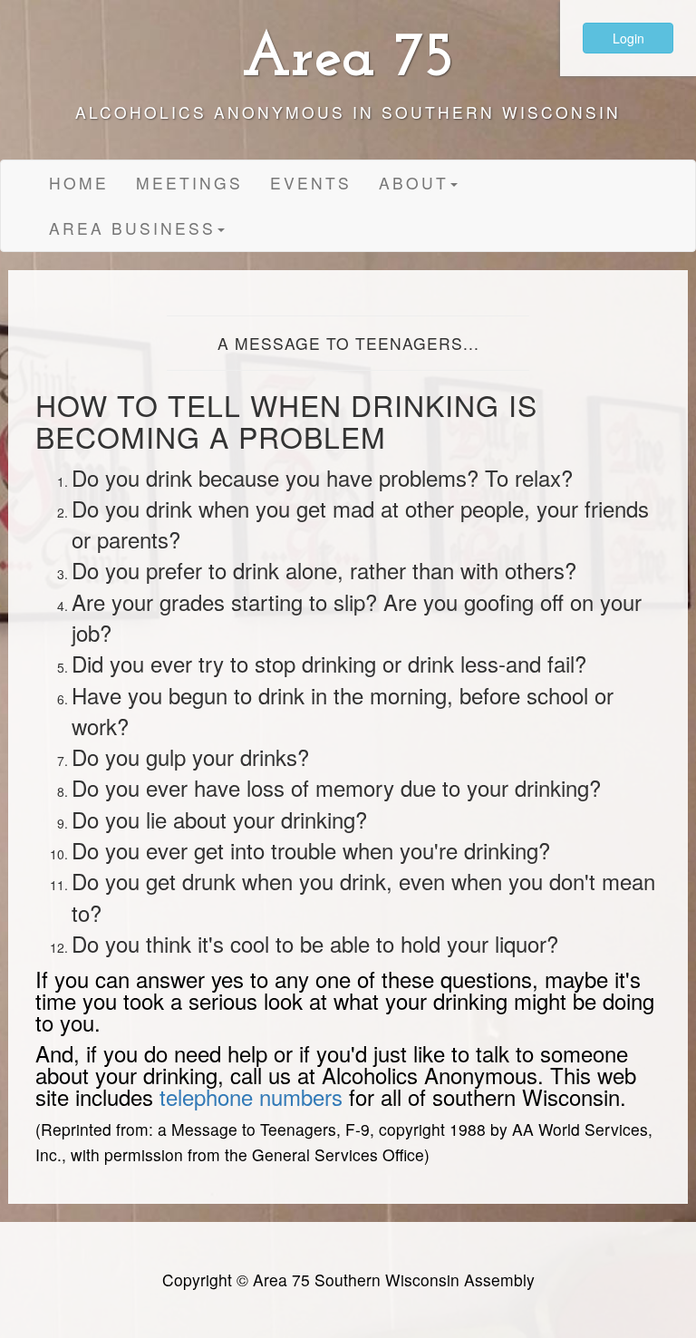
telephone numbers (251, 1096)
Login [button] (628, 38)
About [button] (414, 182)
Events (311, 182)
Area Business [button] (132, 228)
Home (79, 182)
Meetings (189, 182)
